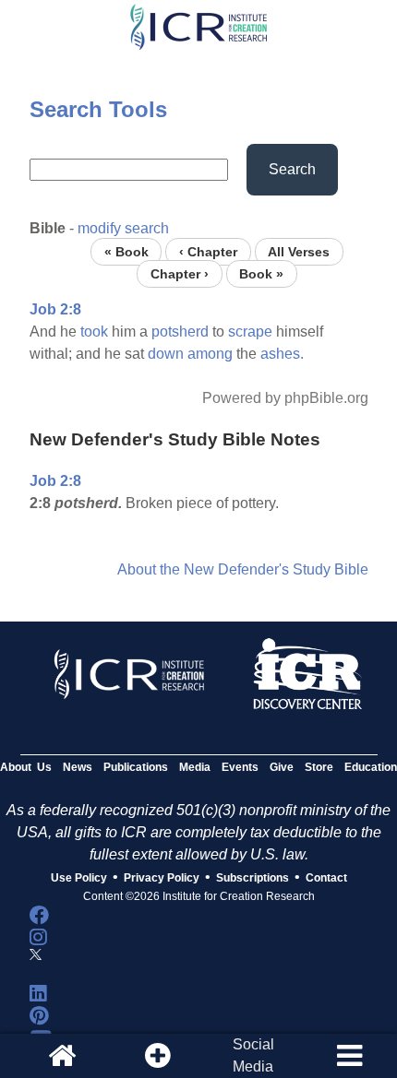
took (94, 331)
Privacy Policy (161, 877)
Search (292, 169)
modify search (123, 228)
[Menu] (349, 1056)
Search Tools (98, 109)
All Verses (299, 251)
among (210, 353)
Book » (261, 273)
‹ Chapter (208, 251)
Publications (135, 767)
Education (370, 767)
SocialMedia (253, 1055)
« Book (126, 251)
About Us (26, 767)
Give (282, 767)
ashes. (282, 353)
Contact (326, 877)
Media (195, 767)
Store (319, 767)
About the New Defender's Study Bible (242, 569)
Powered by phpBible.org (285, 398)
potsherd (180, 331)
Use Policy (79, 877)
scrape (250, 331)
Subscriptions (252, 877)
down (166, 353)
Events (240, 767)
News (77, 767)
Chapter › (179, 273)
